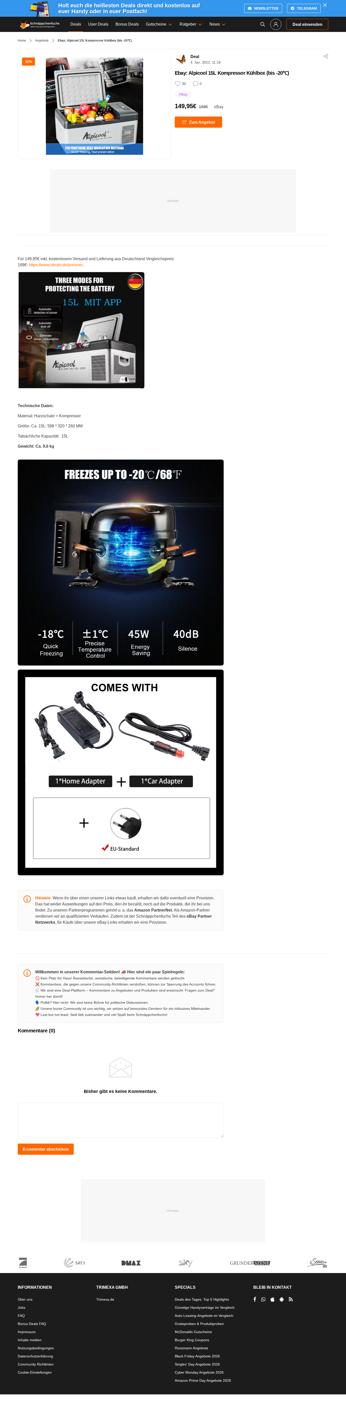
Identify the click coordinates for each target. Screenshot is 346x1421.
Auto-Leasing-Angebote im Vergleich (204, 1316)
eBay (218, 107)
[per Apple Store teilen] (273, 1299)
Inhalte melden (30, 1340)
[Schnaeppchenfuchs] (40, 24)
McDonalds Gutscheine (193, 1332)
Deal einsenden (307, 24)
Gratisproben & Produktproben (199, 1324)
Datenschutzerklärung (35, 1356)
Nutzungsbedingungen (36, 1348)
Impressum (27, 1332)
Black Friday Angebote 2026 (197, 1356)
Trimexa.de (105, 1299)
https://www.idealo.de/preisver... (57, 265)
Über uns (25, 1299)
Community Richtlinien (35, 1364)
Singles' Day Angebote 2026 (197, 1364)
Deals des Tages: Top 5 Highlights (202, 1299)
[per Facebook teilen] (254, 1299)
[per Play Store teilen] (282, 1299)
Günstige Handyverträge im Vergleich (205, 1307)
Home (22, 40)
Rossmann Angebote (191, 1348)
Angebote (42, 40)
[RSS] (291, 1299)
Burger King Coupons (192, 1340)
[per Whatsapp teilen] (263, 1299)
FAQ (21, 1316)
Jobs (21, 1307)
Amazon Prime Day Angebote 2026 (203, 1380)
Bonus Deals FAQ (32, 1324)
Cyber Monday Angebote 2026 (199, 1372)
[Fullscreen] (81, 330)
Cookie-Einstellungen (35, 1372)
